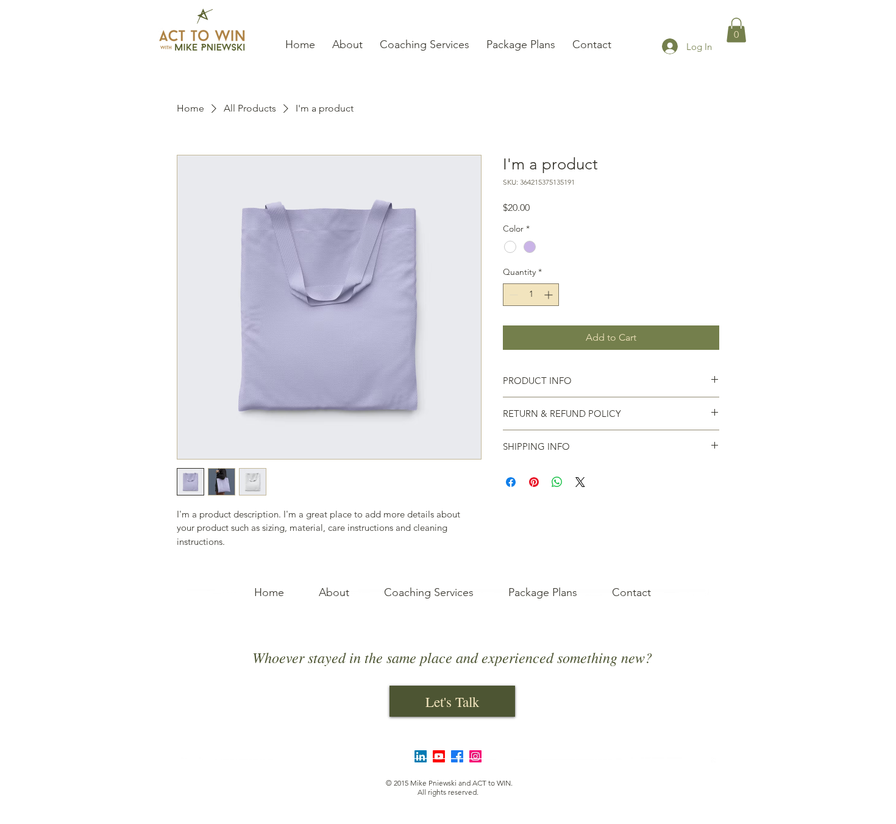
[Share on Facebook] (510, 482)
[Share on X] (580, 482)
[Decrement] (512, 294)
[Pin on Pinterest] (534, 482)
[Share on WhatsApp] (557, 482)
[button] (736, 30)
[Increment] (549, 294)
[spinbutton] (531, 294)
